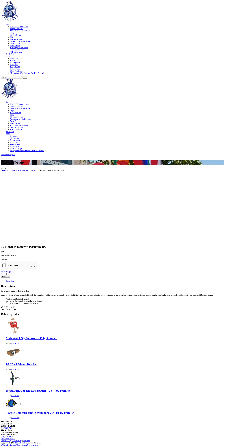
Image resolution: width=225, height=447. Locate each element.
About (8, 56)
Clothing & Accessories (19, 48)
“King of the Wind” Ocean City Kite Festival (27, 73)
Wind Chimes (15, 43)
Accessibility (17, 441)
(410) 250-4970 (7, 436)
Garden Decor (15, 35)
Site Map (26, 441)
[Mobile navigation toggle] (2, 157)
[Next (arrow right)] (221, 223)
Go (25, 77)
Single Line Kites (16, 29)
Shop (7, 24)
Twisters (32, 170)
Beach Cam (10, 54)
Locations (14, 58)
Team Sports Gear (17, 50)
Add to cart (5, 276)
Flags (12, 37)
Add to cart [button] (15, 343)
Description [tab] (10, 281)
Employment (15, 63)
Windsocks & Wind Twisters (20, 41)
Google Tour (15, 67)
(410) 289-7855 (7, 428)
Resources (14, 65)
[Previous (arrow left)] (4, 223)
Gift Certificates (16, 52)
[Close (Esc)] (222, 2)
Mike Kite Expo (16, 71)
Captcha (4, 260)
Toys (12, 33)
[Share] (217, 2)
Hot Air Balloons (16, 39)
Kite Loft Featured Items (19, 27)
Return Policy (15, 69)
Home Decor (15, 46)
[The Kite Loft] (9, 20)
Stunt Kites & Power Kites (20, 31)
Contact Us (14, 60)
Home (3, 170)
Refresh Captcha (7, 272)
